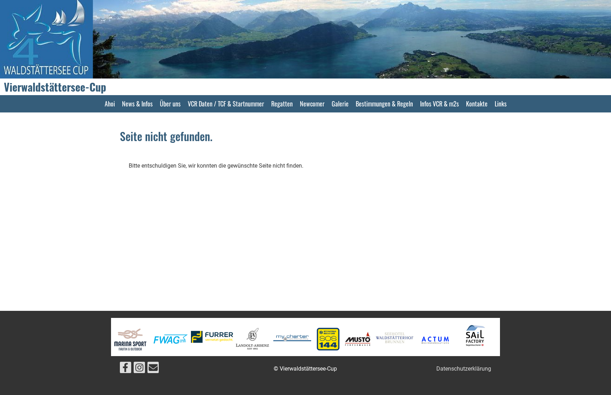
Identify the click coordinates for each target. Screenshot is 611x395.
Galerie (340, 103)
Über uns (170, 103)
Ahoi (110, 103)
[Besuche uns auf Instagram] (139, 369)
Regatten (282, 103)
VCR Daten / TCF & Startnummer (226, 103)
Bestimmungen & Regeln (384, 103)
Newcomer (312, 103)
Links (501, 103)
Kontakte (477, 103)
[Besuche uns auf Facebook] (125, 369)
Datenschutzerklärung (463, 368)
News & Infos (137, 103)
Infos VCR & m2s (439, 103)
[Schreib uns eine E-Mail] (153, 369)
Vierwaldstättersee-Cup (55, 87)
